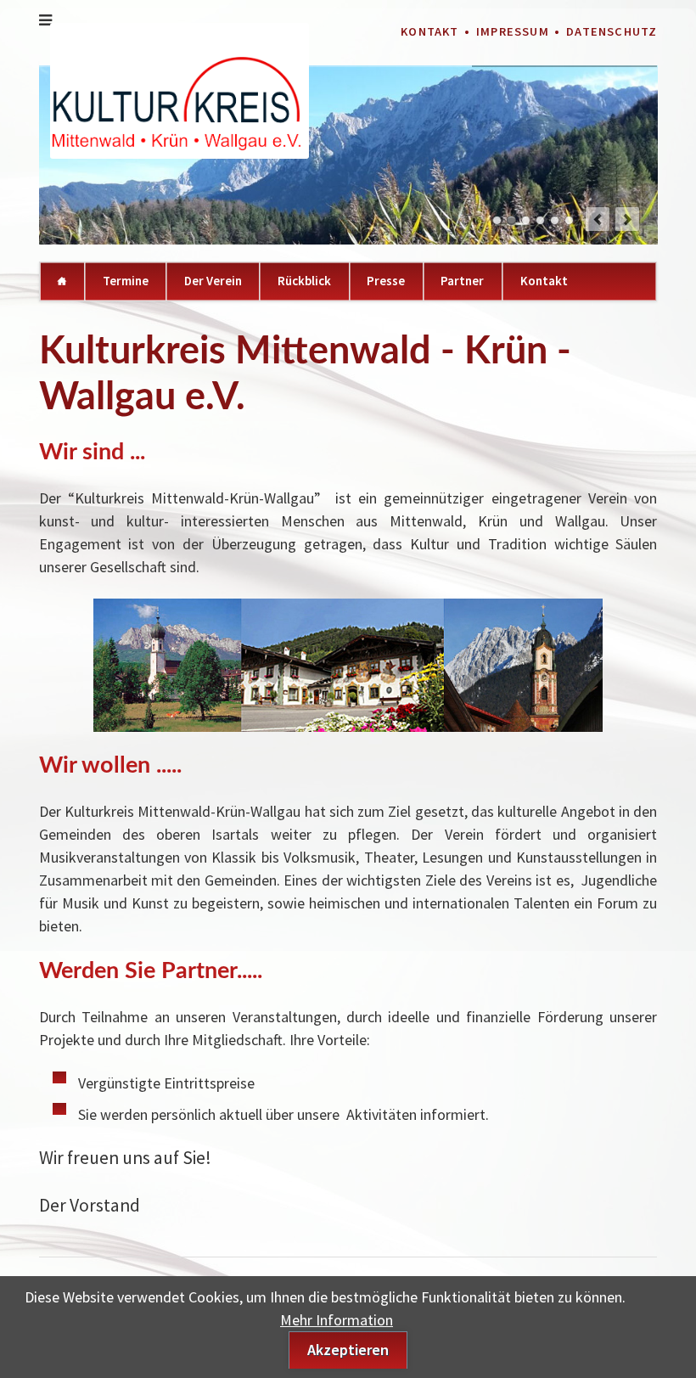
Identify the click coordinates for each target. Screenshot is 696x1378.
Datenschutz (611, 31)
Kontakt (429, 31)
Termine (126, 281)
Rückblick (304, 281)
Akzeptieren (348, 1349)
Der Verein (213, 281)
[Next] (627, 219)
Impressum (512, 31)
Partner (462, 281)
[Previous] (597, 219)
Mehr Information (336, 1320)
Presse (386, 281)
